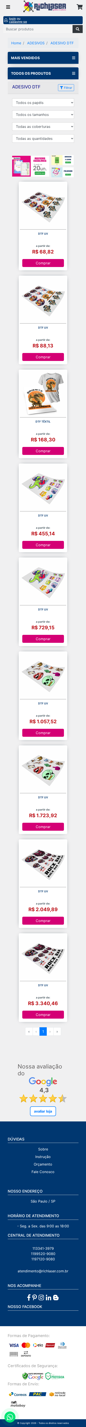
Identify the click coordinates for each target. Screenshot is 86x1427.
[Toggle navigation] (8, 7)
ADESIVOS (36, 43)
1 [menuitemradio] (43, 1031)
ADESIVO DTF (62, 43)
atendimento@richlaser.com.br (43, 1271)
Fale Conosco (43, 1172)
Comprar (43, 263)
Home (16, 43)
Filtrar (67, 88)
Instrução (43, 1156)
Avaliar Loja (43, 1111)
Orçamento (43, 1164)
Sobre (43, 1149)
